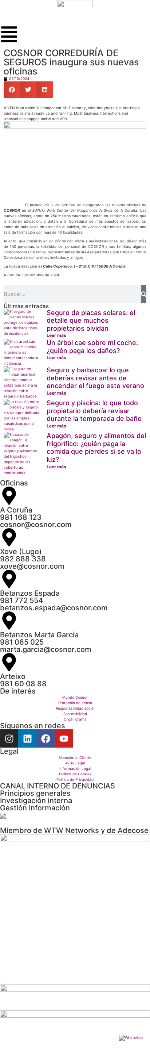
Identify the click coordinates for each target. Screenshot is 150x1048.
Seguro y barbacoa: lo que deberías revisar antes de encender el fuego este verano (95, 377)
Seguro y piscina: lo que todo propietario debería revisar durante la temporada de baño (94, 410)
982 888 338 (23, 558)
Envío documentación (38, 815)
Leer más (56, 335)
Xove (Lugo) (21, 551)
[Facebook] (45, 738)
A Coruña (16, 510)
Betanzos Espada (30, 593)
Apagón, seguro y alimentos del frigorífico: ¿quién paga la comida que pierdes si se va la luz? (96, 447)
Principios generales (35, 793)
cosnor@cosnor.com (36, 524)
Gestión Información (35, 807)
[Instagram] (9, 738)
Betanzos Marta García (39, 634)
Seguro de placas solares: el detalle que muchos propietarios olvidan (91, 320)
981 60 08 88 (23, 683)
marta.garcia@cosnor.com (45, 649)
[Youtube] (64, 738)
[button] (12, 89)
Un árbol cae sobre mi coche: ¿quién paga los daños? (92, 346)
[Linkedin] (27, 738)
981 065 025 (22, 642)
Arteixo (12, 676)
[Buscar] (143, 294)
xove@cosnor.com (32, 566)
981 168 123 (21, 517)
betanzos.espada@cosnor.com (54, 607)
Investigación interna (36, 800)
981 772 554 (21, 600)
